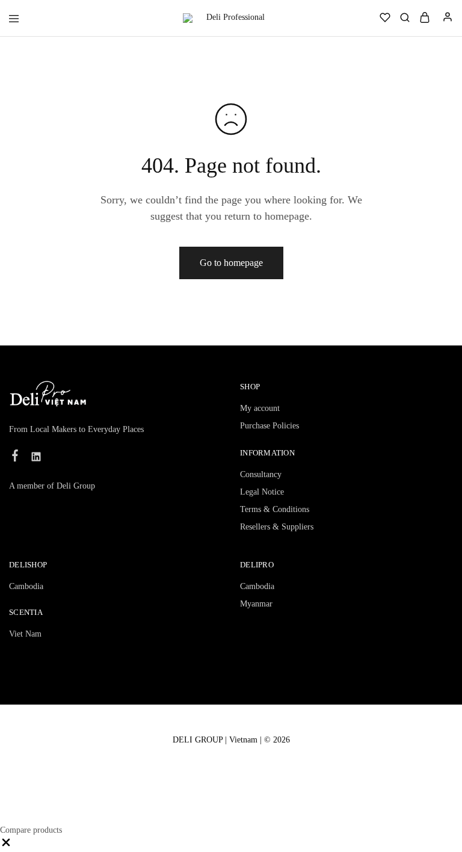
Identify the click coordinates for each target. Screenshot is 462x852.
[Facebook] (15, 457)
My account (260, 408)
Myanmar (256, 603)
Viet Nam (25, 633)
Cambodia (26, 586)
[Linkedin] (36, 458)
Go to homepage (231, 263)
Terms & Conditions (274, 509)
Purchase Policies (269, 425)
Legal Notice (262, 491)
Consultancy (261, 474)
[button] (6, 845)
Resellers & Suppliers (276, 526)
